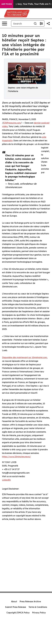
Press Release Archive (30, 601)
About (14, 601)
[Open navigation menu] (4, 23)
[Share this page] (48, 23)
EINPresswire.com (12, 123)
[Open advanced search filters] (41, 23)
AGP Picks (7, 4)
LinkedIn (6, 480)
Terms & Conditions (38, 607)
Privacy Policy (39, 612)
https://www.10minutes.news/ (16, 456)
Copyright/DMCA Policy (18, 612)
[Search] (35, 23)
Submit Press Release (15, 607)
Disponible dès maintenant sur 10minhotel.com (24, 357)
